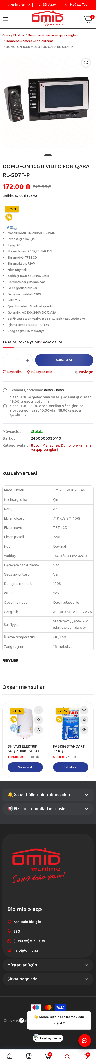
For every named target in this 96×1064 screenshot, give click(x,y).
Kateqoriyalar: (15, 446)
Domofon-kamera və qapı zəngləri (61, 447)
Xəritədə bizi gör (27, 922)
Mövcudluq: (12, 432)
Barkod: (9, 439)
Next (87, 739)
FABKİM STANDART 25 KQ (69, 749)
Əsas (6, 35)
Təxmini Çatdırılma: (26, 390)
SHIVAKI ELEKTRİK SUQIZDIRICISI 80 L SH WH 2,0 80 (24, 749)
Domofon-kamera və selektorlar (29, 41)
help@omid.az (25, 950)
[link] (38, 710)
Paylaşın (86, 372)
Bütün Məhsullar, (46, 445)
